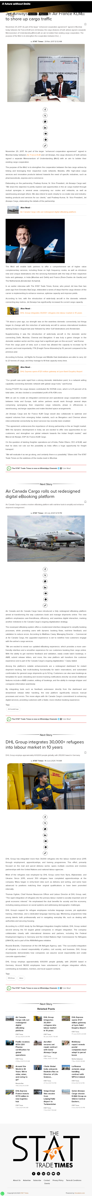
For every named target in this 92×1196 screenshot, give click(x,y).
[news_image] (10, 1018)
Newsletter (32, 14)
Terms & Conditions (73, 1180)
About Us (16, 1180)
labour (21, 978)
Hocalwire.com (80, 1193)
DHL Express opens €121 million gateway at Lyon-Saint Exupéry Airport (51, 371)
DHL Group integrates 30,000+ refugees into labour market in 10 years (51, 313)
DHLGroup (11, 978)
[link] (45, 146)
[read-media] (13, 212)
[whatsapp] (45, 121)
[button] (46, 24)
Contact (47, 1180)
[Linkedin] (45, 127)
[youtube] (53, 1173)
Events (47, 1183)
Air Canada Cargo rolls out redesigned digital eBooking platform (48, 212)
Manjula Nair (20, 1083)
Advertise (27, 1180)
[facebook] (45, 109)
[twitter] (45, 115)
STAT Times (19, 1034)
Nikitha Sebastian (77, 1059)
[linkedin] (43, 1173)
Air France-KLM (34, 155)
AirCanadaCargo (13, 709)
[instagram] (48, 1173)
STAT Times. (24, 1193)
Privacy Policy (58, 1180)
